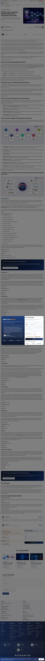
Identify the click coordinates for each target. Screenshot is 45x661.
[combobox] (27, 324)
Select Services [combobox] (28, 326)
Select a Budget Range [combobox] (38, 326)
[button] (42, 317)
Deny (35, 659)
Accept (41, 659)
